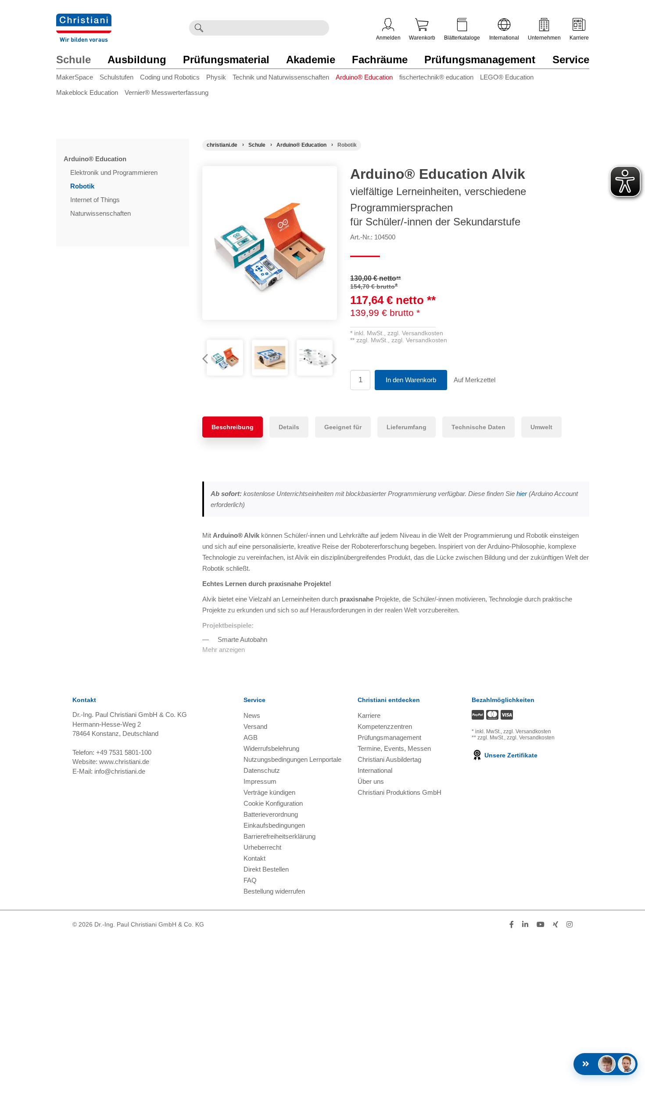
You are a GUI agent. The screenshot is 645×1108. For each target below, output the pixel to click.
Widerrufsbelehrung (271, 748)
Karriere (579, 38)
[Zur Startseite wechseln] (83, 19)
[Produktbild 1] (224, 357)
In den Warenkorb (411, 380)
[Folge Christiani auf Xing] (555, 924)
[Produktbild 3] (314, 357)
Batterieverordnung (271, 814)
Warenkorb (422, 38)
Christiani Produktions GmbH (399, 792)
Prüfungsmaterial (226, 59)
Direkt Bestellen (266, 869)
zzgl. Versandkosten (415, 333)
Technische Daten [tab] (478, 427)
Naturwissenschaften (101, 213)
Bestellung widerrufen (274, 891)
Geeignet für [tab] (343, 427)
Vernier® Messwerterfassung (166, 92)
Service (570, 59)
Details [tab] (289, 427)
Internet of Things (96, 199)
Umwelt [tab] (541, 427)
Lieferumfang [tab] (406, 427)
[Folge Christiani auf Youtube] (541, 924)
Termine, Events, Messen (394, 748)
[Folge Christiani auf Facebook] (511, 924)
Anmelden (388, 38)
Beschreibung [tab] (232, 427)
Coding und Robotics (170, 77)
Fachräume (380, 59)
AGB (251, 737)
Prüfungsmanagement (479, 59)
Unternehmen (544, 38)
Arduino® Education (364, 77)
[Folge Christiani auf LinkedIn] (525, 924)
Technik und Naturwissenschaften (281, 77)
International (504, 38)
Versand (255, 726)
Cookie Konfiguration (273, 803)
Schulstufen (116, 77)
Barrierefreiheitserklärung (279, 836)
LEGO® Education (507, 77)
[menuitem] (78, 79)
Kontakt (254, 858)
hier (521, 493)
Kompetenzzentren (385, 726)
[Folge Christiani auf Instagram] (569, 924)
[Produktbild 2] (269, 357)
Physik (216, 77)
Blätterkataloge (462, 38)
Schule (73, 59)
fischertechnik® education (436, 77)
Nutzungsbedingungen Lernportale (292, 759)
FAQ (250, 880)
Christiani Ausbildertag (389, 759)
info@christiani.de (119, 771)
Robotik (83, 186)
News (252, 715)
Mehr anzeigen (223, 649)
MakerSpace (74, 77)
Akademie (310, 59)
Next (330, 359)
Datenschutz (262, 770)
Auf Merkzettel (474, 380)
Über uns (371, 781)
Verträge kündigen (269, 792)
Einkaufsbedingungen (274, 825)
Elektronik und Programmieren (114, 172)
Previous (208, 359)
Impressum (260, 781)
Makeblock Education (87, 92)
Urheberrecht (262, 847)
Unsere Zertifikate (510, 755)
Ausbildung (137, 59)
